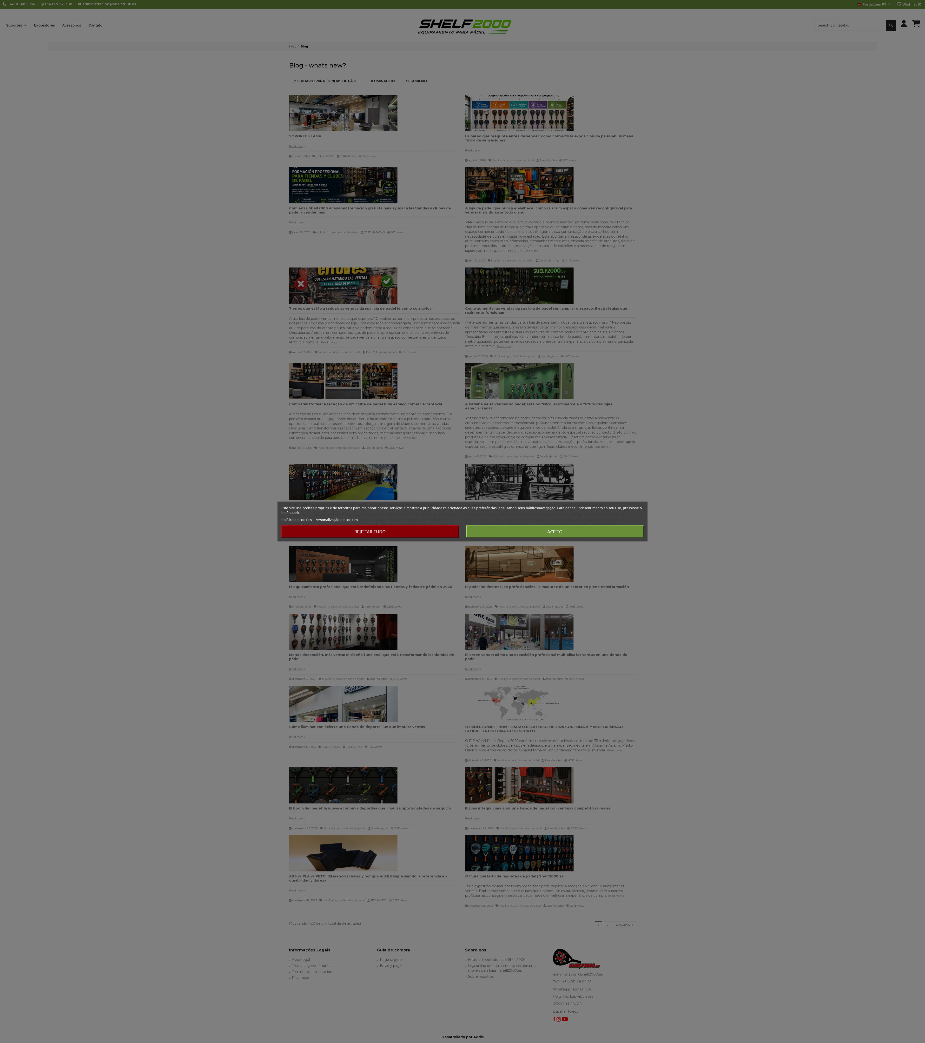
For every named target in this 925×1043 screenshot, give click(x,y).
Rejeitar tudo (370, 532)
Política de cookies (296, 519)
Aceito (554, 532)
